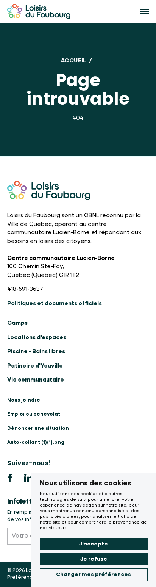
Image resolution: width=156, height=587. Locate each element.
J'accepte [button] (93, 544)
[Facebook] (10, 478)
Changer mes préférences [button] (93, 574)
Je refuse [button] (93, 559)
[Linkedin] (28, 478)
